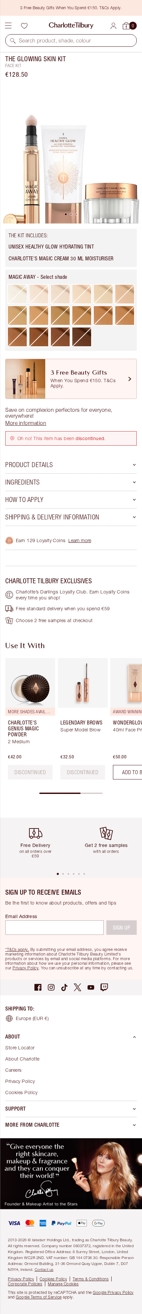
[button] (13, 40)
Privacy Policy (26, 967)
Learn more (79, 540)
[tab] (66, 214)
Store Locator (20, 1047)
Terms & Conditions (91, 1278)
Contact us (44, 1269)
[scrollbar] (71, 793)
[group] (28, 721)
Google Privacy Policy (113, 1292)
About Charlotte (22, 1059)
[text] (30, 772)
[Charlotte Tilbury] (71, 25)
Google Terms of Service (39, 1297)
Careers (13, 1070)
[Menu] (8, 26)
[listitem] (71, 152)
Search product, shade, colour (55, 40)
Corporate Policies (25, 1283)
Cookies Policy (21, 1092)
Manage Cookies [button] (63, 1283)
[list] (71, 152)
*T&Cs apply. (17, 949)
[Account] (113, 26)
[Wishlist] (24, 26)
